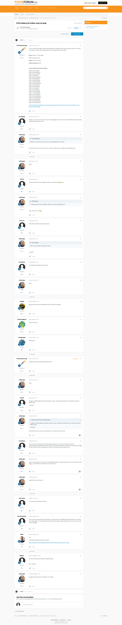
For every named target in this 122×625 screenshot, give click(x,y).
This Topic (100, 7)
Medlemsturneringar (33, 28)
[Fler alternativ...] (80, 45)
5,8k (22, 331)
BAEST (22, 555)
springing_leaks (89, 26)
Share (70, 28)
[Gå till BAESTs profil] (22, 560)
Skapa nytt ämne (65, 33)
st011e (22, 179)
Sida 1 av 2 (30, 40)
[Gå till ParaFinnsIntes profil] (22, 521)
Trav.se (42, 7)
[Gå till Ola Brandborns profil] (22, 324)
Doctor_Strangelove (90, 27)
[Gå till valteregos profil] (22, 139)
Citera (33, 111)
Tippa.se (37, 7)
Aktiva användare (30, 14)
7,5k (23, 313)
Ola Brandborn (21, 319)
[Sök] (106, 8)
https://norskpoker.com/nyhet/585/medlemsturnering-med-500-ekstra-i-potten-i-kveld (49, 542)
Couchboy (22, 116)
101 (22, 191)
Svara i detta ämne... (28, 604)
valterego (22, 134)
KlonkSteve (95, 26)
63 (22, 349)
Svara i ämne (77, 33)
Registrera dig (103, 2)
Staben (22, 14)
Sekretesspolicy (55, 620)
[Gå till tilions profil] (22, 539)
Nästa (21, 40)
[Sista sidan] (25, 40)
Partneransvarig (26, 27)
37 (22, 233)
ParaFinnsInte (22, 516)
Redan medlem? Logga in (90, 2)
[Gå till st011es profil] (22, 184)
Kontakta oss (63, 620)
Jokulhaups (21, 337)
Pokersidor (30, 7)
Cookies (69, 620)
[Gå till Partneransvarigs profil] (17, 28)
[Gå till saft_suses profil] (22, 503)
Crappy (22, 301)
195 (22, 510)
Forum (16, 14)
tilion (21, 534)
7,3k (23, 147)
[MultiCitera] (30, 111)
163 (22, 129)
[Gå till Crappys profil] (22, 306)
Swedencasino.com (51, 7)
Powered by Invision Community (61, 622)
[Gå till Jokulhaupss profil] (22, 342)
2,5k (22, 57)
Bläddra (17, 7)
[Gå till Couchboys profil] (22, 121)
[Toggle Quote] (31, 138)
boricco (21, 220)
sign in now (47, 599)
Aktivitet (23, 7)
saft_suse (22, 498)
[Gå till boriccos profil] (22, 225)
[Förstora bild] (60, 182)
